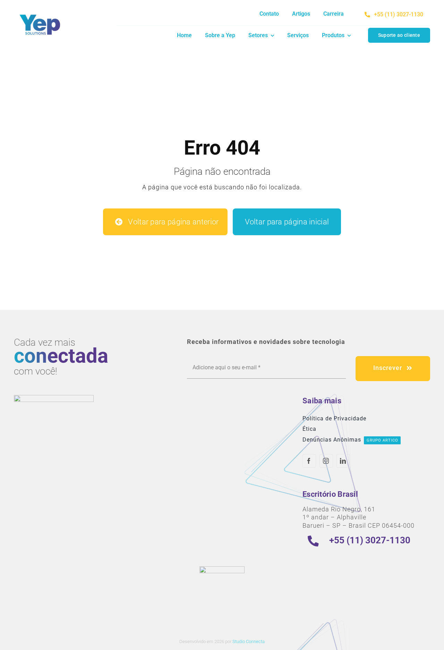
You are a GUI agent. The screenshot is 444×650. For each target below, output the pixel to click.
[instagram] (326, 461)
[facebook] (309, 461)
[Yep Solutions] (40, 13)
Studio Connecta (248, 641)
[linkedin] (343, 461)
